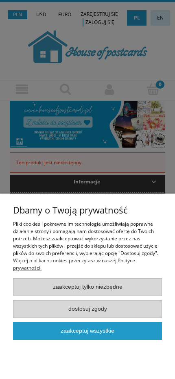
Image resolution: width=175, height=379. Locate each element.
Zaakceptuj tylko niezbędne (87, 287)
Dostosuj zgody (87, 309)
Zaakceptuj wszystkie (87, 331)
